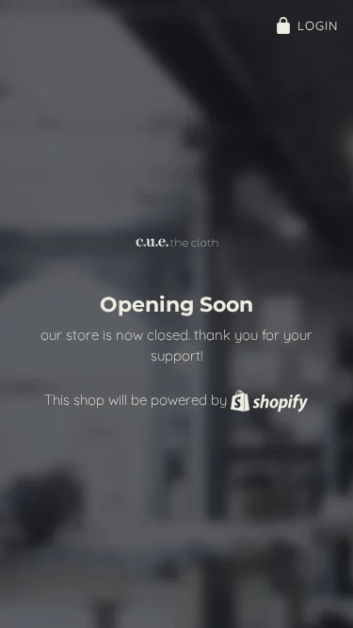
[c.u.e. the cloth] (177, 242)
